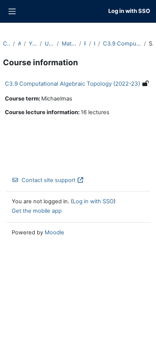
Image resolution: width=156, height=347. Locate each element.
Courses (6, 43)
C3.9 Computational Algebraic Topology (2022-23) (122, 43)
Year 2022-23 (33, 43)
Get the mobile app (37, 210)
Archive (19, 43)
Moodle (54, 232)
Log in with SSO (129, 11)
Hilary (94, 43)
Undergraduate (49, 43)
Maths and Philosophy (69, 43)
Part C (85, 43)
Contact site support (48, 180)
